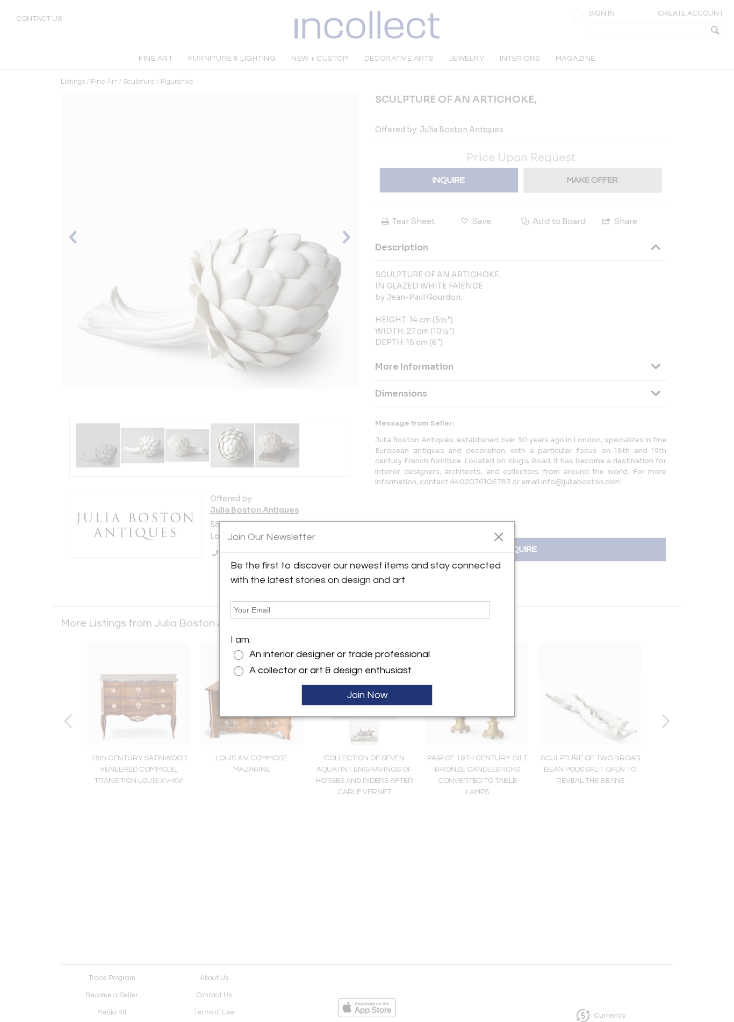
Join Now (367, 695)
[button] (498, 536)
